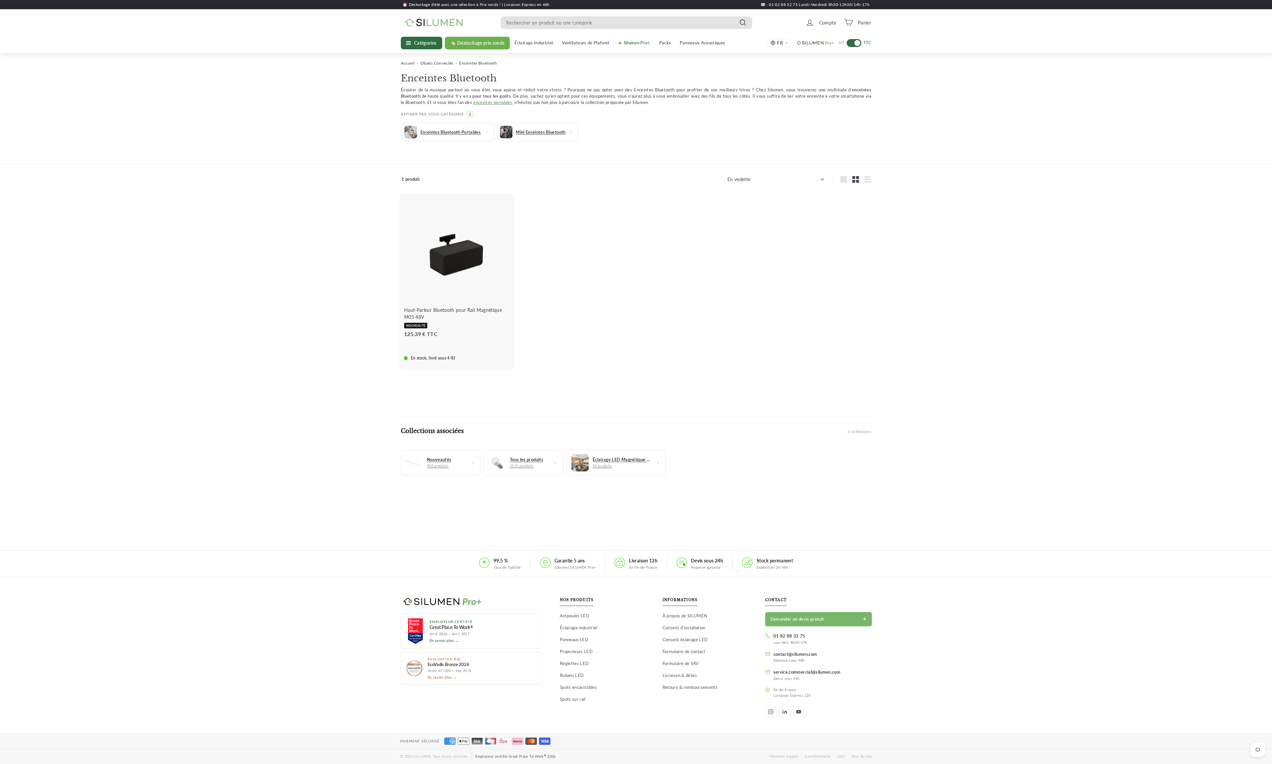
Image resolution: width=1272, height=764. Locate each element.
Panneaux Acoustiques (702, 42)
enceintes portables (492, 102)
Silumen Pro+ (637, 42)
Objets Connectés (436, 63)
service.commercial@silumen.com (807, 672)
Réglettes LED (574, 663)
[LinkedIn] (784, 711)
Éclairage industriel (579, 627)
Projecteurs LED (576, 651)
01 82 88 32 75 (789, 636)
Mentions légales (784, 756)
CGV (841, 756)
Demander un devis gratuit (797, 619)
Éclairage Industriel (533, 42)
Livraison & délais (679, 675)
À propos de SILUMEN (685, 615)
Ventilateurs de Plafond (585, 42)
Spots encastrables (578, 687)
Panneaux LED (574, 639)
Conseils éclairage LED (685, 639)
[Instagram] (770, 711)
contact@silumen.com (795, 654)
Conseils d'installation (684, 627)
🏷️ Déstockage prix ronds (477, 43)
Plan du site (862, 756)
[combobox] (626, 22)
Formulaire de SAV (680, 663)
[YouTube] (798, 711)
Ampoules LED (574, 615)
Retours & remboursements (689, 687)
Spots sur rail (573, 699)
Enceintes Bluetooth (478, 63)
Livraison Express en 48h (527, 4)
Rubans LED (572, 675)
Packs (665, 42)
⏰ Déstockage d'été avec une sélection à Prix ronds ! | (453, 4)
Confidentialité (817, 756)
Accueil (407, 63)
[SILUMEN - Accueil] (471, 602)
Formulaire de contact (683, 651)
